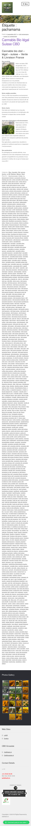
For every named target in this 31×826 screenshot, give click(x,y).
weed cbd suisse (17, 660)
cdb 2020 (18, 356)
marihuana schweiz (7, 553)
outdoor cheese (17, 575)
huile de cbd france (17, 504)
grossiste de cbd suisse (8, 466)
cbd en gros (16, 281)
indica (11, 512)
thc (3, 643)
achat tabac (12, 189)
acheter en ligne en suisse (18, 196)
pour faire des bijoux (23, 588)
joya (21, 515)
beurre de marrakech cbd (20, 215)
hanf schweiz (22, 489)
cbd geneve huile (23, 290)
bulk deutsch (8, 240)
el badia (14, 397)
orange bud (20, 572)
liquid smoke (5, 534)
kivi (20, 519)
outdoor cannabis (7, 575)
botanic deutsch (18, 232)
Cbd (19, 172)
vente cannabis (21, 648)
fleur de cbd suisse (20, 408)
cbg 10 (4, 356)
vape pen (14, 645)
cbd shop (9, 328)
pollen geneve (25, 585)
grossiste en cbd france (18, 472)
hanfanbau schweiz (7, 491)
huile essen (10, 510)
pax (9, 579)
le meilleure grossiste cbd (18, 527)
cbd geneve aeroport (12, 286)
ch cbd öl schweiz (18, 358)
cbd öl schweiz (20, 320)
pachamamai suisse (15, 577)
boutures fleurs (19, 238)
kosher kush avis (13, 521)
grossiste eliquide (21, 470)
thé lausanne (14, 643)
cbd (14, 268)
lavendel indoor (6, 527)
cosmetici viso (6, 375)
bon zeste (25, 230)
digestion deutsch (7, 384)
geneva (23, 172)
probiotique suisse (7, 590)
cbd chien (25, 279)
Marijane (13, 174)
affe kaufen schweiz (22, 200)
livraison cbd (5, 536)
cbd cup (4, 281)
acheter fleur (5, 198)
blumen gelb (11, 226)
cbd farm (4, 283)
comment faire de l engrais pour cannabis (13, 373)
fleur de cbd (11, 408)
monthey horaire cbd (15, 560)
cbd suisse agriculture (18, 333)
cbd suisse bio (22, 335)
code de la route (20, 369)
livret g (7, 540)
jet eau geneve (12, 515)
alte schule (16, 202)
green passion (19, 438)
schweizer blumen (14, 609)
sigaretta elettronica (13, 615)
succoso (4, 630)
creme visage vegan (21, 378)
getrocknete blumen (14, 421)
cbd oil (19, 318)
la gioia (13, 523)
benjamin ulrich (12, 213)
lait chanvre (22, 525)
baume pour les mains (22, 211)
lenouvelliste (15, 530)
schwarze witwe (11, 607)
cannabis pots (22, 258)
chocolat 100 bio (17, 365)
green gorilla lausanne (8, 438)
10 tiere (20, 176)
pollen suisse (15, 587)
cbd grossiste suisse (8, 303)
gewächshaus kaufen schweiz (10, 423)
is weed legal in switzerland (17, 513)
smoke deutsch (10, 622)
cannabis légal (17, 253)
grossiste (17, 442)
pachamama (5, 577)
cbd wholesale (6, 354)
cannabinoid (16, 241)
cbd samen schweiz (20, 326)
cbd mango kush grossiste (19, 316)
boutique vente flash (8, 236)
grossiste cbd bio (15, 446)
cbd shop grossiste (12, 330)
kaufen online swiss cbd (21, 517)
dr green (12, 388)
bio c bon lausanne (22, 217)
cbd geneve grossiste (11, 290)
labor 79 (4, 525)
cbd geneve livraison (8, 292)
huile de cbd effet (7, 504)
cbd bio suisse (12, 273)
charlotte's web (23, 360)
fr (17, 418)
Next (29, 18)
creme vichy (11, 378)
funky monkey (17, 420)
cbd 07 (17, 268)
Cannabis (14, 172)
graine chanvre (6, 431)
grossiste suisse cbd (17, 481)
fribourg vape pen (7, 420)
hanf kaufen (9, 487)
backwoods (19, 209)
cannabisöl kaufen (7, 266)
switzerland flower (7, 641)
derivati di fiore (8, 382)
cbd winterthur (15, 354)
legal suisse (10, 528)
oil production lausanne (20, 570)
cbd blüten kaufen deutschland (19, 275)
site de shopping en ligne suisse (16, 616)
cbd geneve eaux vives (14, 288)
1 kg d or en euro (13, 176)
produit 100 (13, 592)
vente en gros (10, 656)
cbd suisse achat (7, 333)
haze (17, 495)
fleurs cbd (23, 410)
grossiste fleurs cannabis (20, 474)
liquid (15, 532)
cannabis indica (19, 251)
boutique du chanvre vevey (18, 234)
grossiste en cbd (6, 472)
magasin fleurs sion (20, 543)
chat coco (5, 361)
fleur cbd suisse (13, 406)
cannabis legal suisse (16, 256)
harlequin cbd (12, 495)
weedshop (19, 662)
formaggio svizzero (17, 414)
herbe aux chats (11, 496)
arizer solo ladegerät (7, 208)
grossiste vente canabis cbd (10, 483)
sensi (3, 611)
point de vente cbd (10, 585)
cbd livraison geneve (18, 315)
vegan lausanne (11, 648)
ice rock (6, 512)
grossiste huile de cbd (8, 478)
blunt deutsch (13, 228)
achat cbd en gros (13, 181)
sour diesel (15, 624)
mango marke (16, 549)
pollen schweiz (6, 587)
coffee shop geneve (7, 371)
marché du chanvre (12, 551)
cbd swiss (21, 346)
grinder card (5, 440)
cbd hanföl (20, 305)
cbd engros (23, 281)
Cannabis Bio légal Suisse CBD (15, 41)
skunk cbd (12, 620)
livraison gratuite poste (16, 538)
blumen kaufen (19, 226)
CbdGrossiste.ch (9, 755)
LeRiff (6, 735)
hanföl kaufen (16, 493)
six (7, 620)
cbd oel (14, 318)
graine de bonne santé (17, 431)
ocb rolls (13, 568)
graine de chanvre (15, 433)
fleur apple (5, 406)
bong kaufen (9, 232)
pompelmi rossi (23, 587)
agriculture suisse (7, 202)
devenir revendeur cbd (19, 382)
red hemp (20, 596)
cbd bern (10, 271)
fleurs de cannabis (7, 412)
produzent (20, 592)
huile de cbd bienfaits (11, 502)
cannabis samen (6, 260)
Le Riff (8, 174)
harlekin (23, 493)
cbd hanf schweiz (11, 305)
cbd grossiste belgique (14, 296)
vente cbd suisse (7, 654)
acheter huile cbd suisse (9, 200)
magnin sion (15, 545)
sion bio (4, 616)
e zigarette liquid (9, 395)
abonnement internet (8, 178)
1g (24, 176)
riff (18, 600)
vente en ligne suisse (12, 658)
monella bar (5, 560)
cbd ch (20, 279)
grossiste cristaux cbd (8, 463)
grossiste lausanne (20, 478)
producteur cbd (17, 590)
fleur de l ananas (6, 410)
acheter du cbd (6, 196)
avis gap (8, 209)
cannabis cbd (6, 245)
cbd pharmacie (21, 322)
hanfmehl (9, 493)
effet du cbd (24, 395)
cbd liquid (23, 311)
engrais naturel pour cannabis (16, 401)
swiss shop (20, 639)
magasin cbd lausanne (8, 542)
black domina (21, 219)
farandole (20, 403)
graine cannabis (12, 429)
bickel (14, 217)
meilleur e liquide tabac (8, 555)
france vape (22, 418)
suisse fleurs (10, 635)
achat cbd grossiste (13, 183)
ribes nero (13, 600)
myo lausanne (18, 562)
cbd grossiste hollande (18, 300)
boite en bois (17, 230)
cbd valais (17, 348)
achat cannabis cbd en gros (20, 180)
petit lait (10, 583)
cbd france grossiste (19, 285)
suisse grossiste (19, 635)
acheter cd (24, 193)
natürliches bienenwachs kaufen (18, 564)
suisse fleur (17, 633)
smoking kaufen (6, 624)
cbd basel (4, 271)
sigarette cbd (23, 615)
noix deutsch (5, 566)
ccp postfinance (11, 356)
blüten (4, 230)
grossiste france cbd (8, 476)
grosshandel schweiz (23, 440)
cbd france (9, 285)
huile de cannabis (7, 500)
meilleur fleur (19, 555)
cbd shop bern (17, 328)
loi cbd (12, 540)
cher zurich (11, 361)
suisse (16, 630)
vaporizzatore (22, 647)
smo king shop (22, 620)
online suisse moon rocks (9, 572)
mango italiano (22, 547)
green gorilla (9, 436)
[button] (16, 822)
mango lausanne (6, 549)
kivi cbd (23, 519)
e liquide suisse (18, 393)
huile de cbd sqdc (16, 506)
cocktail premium (10, 369)
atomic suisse (18, 208)
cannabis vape (6, 264)
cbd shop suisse (6, 331)
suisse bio (12, 632)
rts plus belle (12, 601)
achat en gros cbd (16, 187)
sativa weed (8, 605)
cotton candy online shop (14, 376)
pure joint (9, 596)
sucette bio (10, 630)
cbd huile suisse (10, 307)
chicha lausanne (20, 363)
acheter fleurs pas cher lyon (17, 198)
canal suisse (25, 240)
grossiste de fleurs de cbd (17, 468)
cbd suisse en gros (14, 337)
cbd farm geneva (12, 283)
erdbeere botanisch (7, 403)
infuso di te (5, 513)
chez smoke (11, 363)
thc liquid (7, 643)
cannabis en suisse (13, 249)
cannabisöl (25, 264)
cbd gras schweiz (17, 294)
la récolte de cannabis (21, 523)
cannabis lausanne (7, 253)
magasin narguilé (7, 545)
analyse (4, 206)
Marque (19, 174)
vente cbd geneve (10, 652)
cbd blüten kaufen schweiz (9, 277)
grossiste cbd (6, 446)
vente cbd (18, 650)
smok (3, 622)
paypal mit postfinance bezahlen (15, 581)
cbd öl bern (12, 320)
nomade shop (14, 566)
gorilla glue (15, 427)
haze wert (22, 495)
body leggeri (9, 230)
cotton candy (14, 375)
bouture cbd (17, 236)
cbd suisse (24, 331)
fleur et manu (15, 410)
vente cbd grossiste (21, 652)
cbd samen (11, 326)
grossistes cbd (23, 483)
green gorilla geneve (20, 436)
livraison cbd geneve (16, 536)
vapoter (4, 648)
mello (24, 557)
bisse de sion (13, 219)
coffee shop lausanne (20, 371)
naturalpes (5, 564)
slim (16, 620)
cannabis (13, 243)
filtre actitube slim (13, 405)
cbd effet (9, 281)
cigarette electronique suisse (15, 367)
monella (24, 558)
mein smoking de (17, 557)
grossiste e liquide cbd (8, 470)
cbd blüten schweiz (23, 277)
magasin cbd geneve (20, 540)
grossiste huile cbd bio (20, 476)
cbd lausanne (6, 311)
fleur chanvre (22, 406)
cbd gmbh (8, 294)
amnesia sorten (20, 204)
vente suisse (22, 658)
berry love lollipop (22, 213)
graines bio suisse (13, 435)
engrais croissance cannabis (10, 399)
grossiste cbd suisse (8, 455)
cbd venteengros (24, 34)
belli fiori (4, 213)
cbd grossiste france (19, 298)
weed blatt (8, 660)
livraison (23, 534)
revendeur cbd (6, 600)
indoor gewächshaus (20, 512)
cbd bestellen (17, 271)
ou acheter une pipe (19, 573)
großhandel (12, 440)
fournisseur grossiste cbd (9, 418)
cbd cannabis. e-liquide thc (9, 279)
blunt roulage (21, 228)
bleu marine (5, 225)
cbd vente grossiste (16, 350)
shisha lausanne (13, 611)
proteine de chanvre (10, 594)
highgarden (20, 496)
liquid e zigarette (22, 532)
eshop (15, 403)
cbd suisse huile (12, 339)
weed (3, 660)
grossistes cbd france (8, 485)
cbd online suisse (11, 322)
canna (11, 241)
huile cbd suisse (23, 498)
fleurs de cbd (17, 412)
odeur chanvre (21, 568)
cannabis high (11, 251)
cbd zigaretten (24, 354)
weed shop (12, 662)
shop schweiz (22, 611)
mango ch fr (23, 545)
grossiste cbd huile (12, 450)
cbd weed (14, 352)
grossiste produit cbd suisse (10, 480)
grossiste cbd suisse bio (21, 455)
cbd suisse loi (9, 343)
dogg (7, 386)
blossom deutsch (14, 225)
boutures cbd (10, 238)
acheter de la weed (23, 195)
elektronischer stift (22, 397)
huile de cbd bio (22, 502)
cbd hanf (16, 303)
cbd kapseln (18, 307)
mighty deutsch (6, 558)
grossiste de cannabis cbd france (14, 465)
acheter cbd (20, 189)
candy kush (5, 241)
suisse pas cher (11, 637)
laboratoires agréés (12, 525)
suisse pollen (21, 637)
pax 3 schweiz (18, 579)
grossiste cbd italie (12, 451)
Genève (4, 174)
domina (12, 386)
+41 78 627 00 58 (7, 774)
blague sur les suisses (12, 223)
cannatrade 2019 (17, 266)
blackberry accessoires (15, 221)
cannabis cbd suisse (8, 247)
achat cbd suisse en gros (13, 185)
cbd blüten (20, 273)
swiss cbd (5, 639)
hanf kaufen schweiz (20, 487)
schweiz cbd (19, 607)
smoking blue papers (21, 622)
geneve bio (5, 421)
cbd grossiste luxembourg (20, 301)
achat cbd (5, 181)
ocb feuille (8, 568)
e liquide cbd (22, 391)
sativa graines (20, 603)
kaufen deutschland (7, 517)
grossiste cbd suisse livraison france (12, 457)
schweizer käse (24, 609)
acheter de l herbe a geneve (10, 195)
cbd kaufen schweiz (12, 309)
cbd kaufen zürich (23, 309)
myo (12, 562)
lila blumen (10, 532)
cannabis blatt (20, 243)
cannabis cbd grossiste (17, 245)
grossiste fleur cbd (7, 474)
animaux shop (11, 206)
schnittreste (16, 605)
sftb (7, 611)
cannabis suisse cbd (21, 262)
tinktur (20, 643)
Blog (10, 172)
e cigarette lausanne (16, 390)
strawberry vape (22, 628)
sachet (10, 603)
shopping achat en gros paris (10, 613)
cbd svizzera (13, 346)
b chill (13, 209)
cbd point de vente (18, 324)
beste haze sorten (7, 215)
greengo (26, 438)
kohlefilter (5, 521)
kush (20, 521)
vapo (19, 645)
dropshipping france (21, 388)
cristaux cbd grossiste (8, 380)
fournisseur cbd (6, 416)
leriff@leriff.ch (6, 778)
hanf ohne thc (14, 489)
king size (4, 519)
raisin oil (15, 596)
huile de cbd (16, 500)
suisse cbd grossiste (8, 633)
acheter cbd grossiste (15, 191)
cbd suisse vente (16, 345)
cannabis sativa (16, 260)
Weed (23, 174)
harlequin (4, 495)
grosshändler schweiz (8, 442)
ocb (3, 568)
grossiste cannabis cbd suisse (16, 444)
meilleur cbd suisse (18, 553)
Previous (2, 18)
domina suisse (19, 386)
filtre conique (22, 405)
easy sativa (17, 395)
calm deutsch (17, 240)
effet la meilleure (6, 397)
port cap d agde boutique (9, 588)
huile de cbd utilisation (12, 508)
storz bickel (16, 626)
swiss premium (12, 639)
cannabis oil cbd (12, 258)
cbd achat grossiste (11, 270)
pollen (18, 585)
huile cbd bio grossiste (11, 498)
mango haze (14, 547)
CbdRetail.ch (8, 752)
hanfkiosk (16, 491)
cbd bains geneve (23, 270)
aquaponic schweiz (21, 206)
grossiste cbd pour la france (20, 453)
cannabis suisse (10, 262)
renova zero (11, 598)
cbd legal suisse (15, 311)
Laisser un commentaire (10, 36)
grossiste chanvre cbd (20, 461)
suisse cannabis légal (21, 632)
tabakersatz (24, 641)
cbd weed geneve (23, 352)
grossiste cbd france (12, 448)
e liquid (24, 390)
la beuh (24, 521)
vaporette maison (12, 647)
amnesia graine (11, 204)
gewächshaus (25, 421)
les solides (23, 530)
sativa (14, 603)
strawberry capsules (11, 628)
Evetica (6, 738)
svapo (27, 637)
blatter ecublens (23, 223)
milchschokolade (16, 558)
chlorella (9, 365)
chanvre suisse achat (12, 360)
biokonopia (5, 219)
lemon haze (17, 528)
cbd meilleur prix (6, 318)
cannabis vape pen (16, 264)
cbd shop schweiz (23, 330)
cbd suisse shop (18, 343)
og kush (11, 570)
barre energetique (10, 211)
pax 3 (12, 579)
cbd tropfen (10, 348)
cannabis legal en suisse (15, 255)
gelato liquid (24, 420)
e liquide (15, 391)
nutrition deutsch (23, 566)
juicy (24, 515)
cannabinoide (6, 243)
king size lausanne (13, 519)
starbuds (9, 626)
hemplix (4, 496)
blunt (6, 228)
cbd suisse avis (12, 335)
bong (3, 232)
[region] (15, 19)
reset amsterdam (19, 598)
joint (18, 515)
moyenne (8, 562)
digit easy (19, 384)
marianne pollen (23, 551)
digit (14, 384)
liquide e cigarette (15, 534)
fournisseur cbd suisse (18, 416)
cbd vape (23, 348)
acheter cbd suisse (15, 193)
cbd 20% (22, 268)
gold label (20, 425)
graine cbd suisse (23, 429)
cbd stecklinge (16, 331)
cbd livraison (14, 313)
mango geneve (6, 547)
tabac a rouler (17, 641)
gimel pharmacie (11, 425)
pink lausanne (17, 583)
